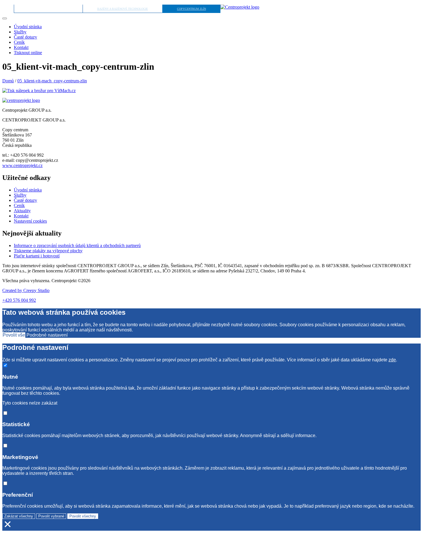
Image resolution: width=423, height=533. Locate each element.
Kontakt (21, 47)
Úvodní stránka (28, 26)
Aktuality (22, 210)
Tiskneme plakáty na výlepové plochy (48, 250)
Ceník (19, 42)
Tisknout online (28, 52)
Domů (8, 80)
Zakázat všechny (18, 516)
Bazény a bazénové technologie (122, 8)
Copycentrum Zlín (191, 8)
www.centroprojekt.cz (22, 165)
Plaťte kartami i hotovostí (37, 255)
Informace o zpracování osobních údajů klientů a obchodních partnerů (77, 245)
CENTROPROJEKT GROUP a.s (48, 8)
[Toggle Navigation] (4, 18)
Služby (20, 31)
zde (392, 359)
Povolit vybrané (51, 516)
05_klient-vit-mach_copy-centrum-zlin (52, 80)
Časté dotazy (25, 37)
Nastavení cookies (30, 221)
